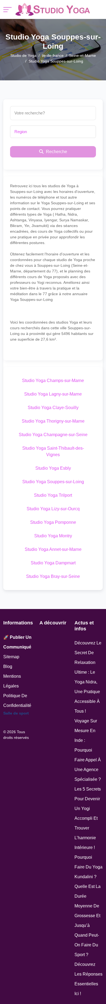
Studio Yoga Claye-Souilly (53, 407)
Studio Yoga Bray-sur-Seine (53, 576)
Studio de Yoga (23, 55)
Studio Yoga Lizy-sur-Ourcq (53, 508)
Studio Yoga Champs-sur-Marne (53, 380)
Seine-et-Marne (82, 55)
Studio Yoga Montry (53, 536)
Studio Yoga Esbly (53, 468)
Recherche (56, 151)
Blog (7, 666)
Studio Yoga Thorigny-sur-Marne (53, 421)
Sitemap (11, 656)
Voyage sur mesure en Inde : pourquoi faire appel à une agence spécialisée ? (87, 750)
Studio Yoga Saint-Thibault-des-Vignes (53, 451)
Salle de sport (16, 713)
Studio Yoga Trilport (53, 495)
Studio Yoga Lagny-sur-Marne (53, 394)
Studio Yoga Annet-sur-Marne (53, 549)
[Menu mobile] (7, 9)
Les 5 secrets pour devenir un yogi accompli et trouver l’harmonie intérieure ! (87, 818)
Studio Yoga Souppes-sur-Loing (53, 481)
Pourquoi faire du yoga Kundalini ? (88, 867)
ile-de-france (53, 55)
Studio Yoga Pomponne (53, 522)
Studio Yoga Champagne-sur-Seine (53, 434)
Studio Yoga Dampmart (53, 563)
